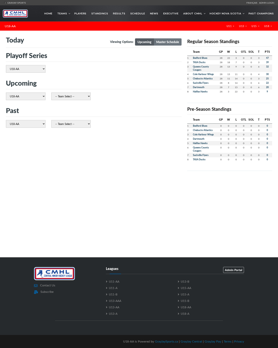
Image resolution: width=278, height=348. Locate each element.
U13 (242, 26)
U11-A (113, 288)
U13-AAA (115, 301)
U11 (229, 26)
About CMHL (192, 13)
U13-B (185, 281)
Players (80, 13)
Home (48, 13)
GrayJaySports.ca (166, 341)
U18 (267, 26)
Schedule (137, 13)
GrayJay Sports (16, 2)
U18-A (185, 313)
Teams (62, 13)
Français (252, 2)
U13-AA (114, 307)
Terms (227, 341)
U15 (254, 26)
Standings (99, 13)
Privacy (239, 341)
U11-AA (114, 281)
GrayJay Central (191, 341)
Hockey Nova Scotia (225, 13)
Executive (171, 13)
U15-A (185, 294)
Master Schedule (167, 42)
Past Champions (261, 13)
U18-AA (10, 26)
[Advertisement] (229, 200)
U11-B (113, 294)
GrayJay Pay (213, 341)
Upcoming (144, 42)
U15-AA (186, 288)
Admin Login (266, 2)
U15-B (185, 301)
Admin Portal (233, 270)
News (154, 13)
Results (119, 13)
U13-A (113, 313)
